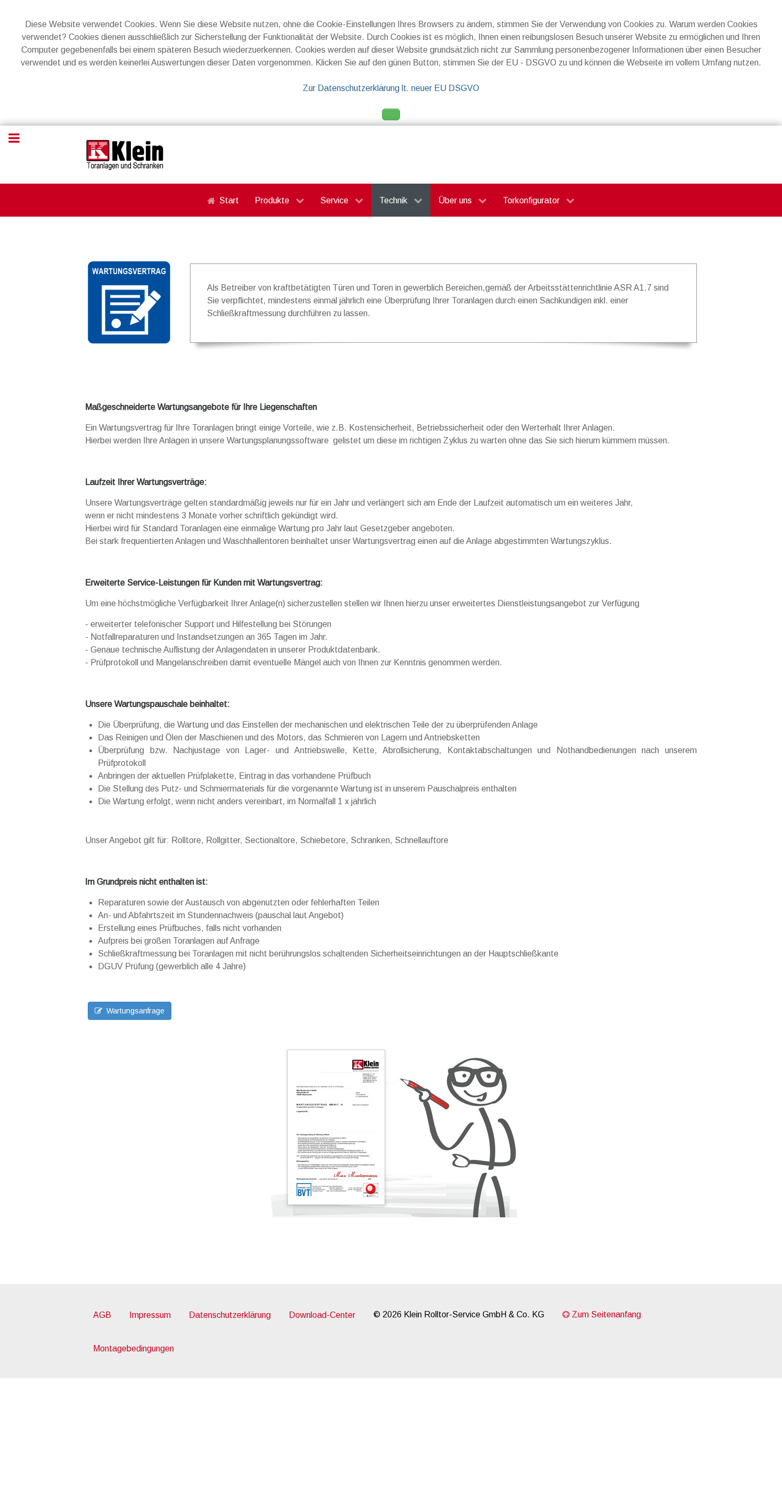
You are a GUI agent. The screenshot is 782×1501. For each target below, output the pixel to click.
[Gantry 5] (125, 154)
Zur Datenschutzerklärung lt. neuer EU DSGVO (391, 88)
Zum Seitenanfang (605, 1314)
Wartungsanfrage (135, 1011)
